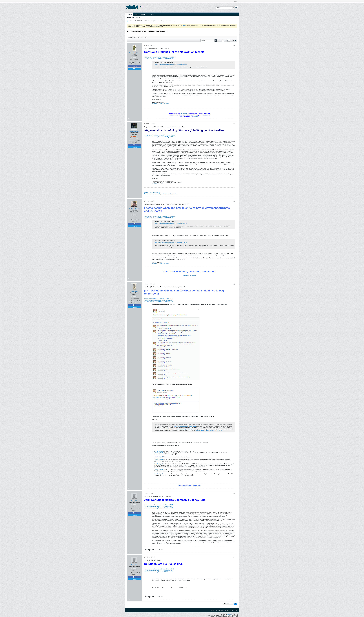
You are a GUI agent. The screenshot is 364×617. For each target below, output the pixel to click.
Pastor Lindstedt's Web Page (152, 192)
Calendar (138, 17)
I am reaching (183, 113)
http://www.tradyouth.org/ (189, 275)
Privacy (227, 610)
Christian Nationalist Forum (170, 194)
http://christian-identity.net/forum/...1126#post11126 (158, 506)
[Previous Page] (227, 40)
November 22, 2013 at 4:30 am (160, 263)
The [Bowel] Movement (154, 20)
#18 (234, 201)
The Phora (196, 116)
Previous (226, 603)
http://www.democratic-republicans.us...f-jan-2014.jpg (178, 429)
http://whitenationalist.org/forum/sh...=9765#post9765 (158, 137)
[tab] (130, 37)
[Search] (236, 7)
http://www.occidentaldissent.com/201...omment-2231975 (160, 216)
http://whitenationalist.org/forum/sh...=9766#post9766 (158, 217)
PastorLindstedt (134, 131)
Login (235, 1)
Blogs (136, 14)
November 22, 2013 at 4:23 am (160, 103)
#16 (234, 45)
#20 (234, 493)
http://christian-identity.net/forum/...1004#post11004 (158, 300)
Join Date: (131, 62)
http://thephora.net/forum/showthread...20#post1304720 (159, 569)
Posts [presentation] (130, 37)
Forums (129, 14)
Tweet (135, 68)
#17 (234, 124)
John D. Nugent (158, 451)
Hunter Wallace (134, 53)
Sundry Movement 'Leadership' (168, 20)
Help (212, 610)
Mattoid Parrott (134, 208)
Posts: (133, 64)
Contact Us (219, 610)
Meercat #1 (134, 291)
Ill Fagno (134, 500)
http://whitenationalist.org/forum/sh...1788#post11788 (158, 572)
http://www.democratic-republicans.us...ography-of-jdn (209, 430)
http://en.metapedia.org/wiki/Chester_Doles (185, 426)
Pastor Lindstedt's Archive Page (153, 194)
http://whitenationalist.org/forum (160, 184)
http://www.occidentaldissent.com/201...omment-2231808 (171, 64)
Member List (130, 17)
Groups (151, 14)
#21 (234, 557)
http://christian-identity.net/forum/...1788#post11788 (158, 570)
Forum (131, 20)
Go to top (234, 610)
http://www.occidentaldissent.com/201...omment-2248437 (160, 135)
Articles (143, 14)
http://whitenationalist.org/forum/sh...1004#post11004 (158, 301)
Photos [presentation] (147, 37)
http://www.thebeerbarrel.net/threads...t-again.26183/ (158, 298)
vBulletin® (229, 614)
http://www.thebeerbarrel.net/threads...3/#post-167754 (158, 505)
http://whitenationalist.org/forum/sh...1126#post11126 (158, 508)
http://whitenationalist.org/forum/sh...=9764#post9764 (158, 58)
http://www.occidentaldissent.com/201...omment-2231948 (160, 57)
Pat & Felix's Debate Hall (141, 20)
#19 (234, 284)
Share (135, 66)
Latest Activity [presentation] (138, 37)
